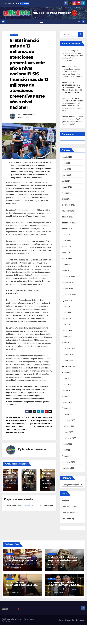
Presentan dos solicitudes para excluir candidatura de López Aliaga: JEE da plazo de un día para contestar (72, 87)
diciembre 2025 (68, 205)
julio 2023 (66, 378)
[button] (79, 21)
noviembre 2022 (68, 426)
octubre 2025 (67, 217)
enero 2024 (66, 342)
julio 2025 (66, 235)
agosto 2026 (67, 157)
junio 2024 (66, 313)
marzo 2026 (67, 187)
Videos (82, 620)
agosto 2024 (67, 301)
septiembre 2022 (69, 438)
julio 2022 (66, 450)
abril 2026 (66, 181)
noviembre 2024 (68, 283)
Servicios (75, 620)
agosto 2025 (67, 229)
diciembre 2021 (68, 462)
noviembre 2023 (68, 354)
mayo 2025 (66, 247)
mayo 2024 (66, 318)
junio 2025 (66, 241)
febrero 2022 (67, 456)
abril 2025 (66, 253)
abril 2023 (66, 396)
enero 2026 (66, 199)
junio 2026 (66, 169)
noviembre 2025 (68, 211)
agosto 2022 (67, 444)
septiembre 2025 (69, 223)
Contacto (68, 620)
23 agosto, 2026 (14, 564)
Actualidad (14, 35)
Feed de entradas (69, 507)
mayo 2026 (66, 175)
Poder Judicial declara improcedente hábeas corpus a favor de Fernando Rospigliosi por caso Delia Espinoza (72, 71)
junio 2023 (66, 384)
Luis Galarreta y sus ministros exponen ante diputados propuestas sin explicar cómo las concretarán (72, 56)
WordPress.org (68, 519)
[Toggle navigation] (42, 21)
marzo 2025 (67, 259)
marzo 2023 (67, 402)
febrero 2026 (67, 193)
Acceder (65, 501)
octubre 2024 (67, 289)
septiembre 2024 (69, 295)
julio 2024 (66, 307)
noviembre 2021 (68, 468)
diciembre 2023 (68, 348)
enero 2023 (66, 414)
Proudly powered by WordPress (12, 619)
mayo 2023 (66, 390)
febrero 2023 (67, 408)
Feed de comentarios (71, 513)
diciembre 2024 (68, 277)
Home (61, 620)
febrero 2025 (67, 265)
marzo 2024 (67, 330)
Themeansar (6, 621)
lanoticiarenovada (28, 115)
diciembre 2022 (68, 420)
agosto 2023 (67, 372)
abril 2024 (66, 324)
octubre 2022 (67, 432)
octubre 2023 (67, 360)
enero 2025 (66, 271)
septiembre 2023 (69, 366)
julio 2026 (66, 163)
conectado (26, 505)
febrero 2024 (67, 336)
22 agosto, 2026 (14, 589)
